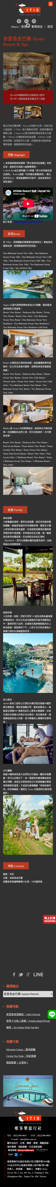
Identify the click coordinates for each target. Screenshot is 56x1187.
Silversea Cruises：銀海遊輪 (20, 1049)
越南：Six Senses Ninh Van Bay (22, 1027)
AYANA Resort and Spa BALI (28, 222)
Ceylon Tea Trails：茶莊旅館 (21, 1056)
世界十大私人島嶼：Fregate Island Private (28, 1021)
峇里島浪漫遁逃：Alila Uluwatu (23, 1014)
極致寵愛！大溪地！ (17, 1062)
